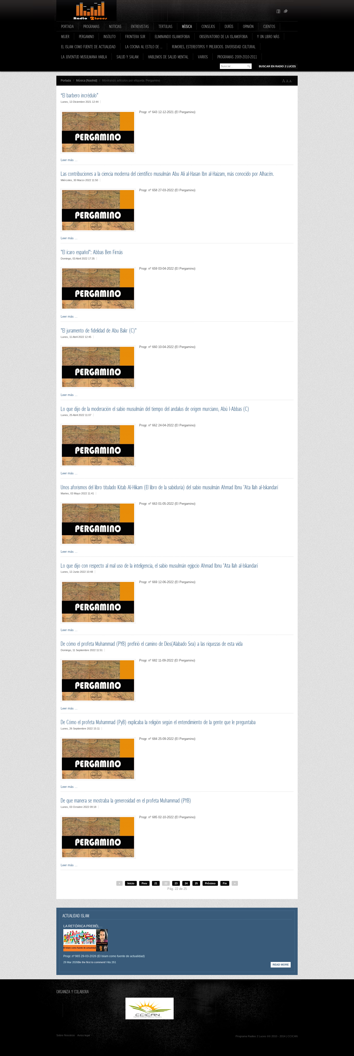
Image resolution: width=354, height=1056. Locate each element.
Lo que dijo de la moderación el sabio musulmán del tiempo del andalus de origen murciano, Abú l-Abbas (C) (155, 408)
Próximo (210, 883)
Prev (144, 883)
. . (200, 1018)
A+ (284, 81)
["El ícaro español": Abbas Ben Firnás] (98, 309)
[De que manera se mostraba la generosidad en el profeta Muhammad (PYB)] (98, 857)
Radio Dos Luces (86, 10)
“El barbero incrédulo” (79, 95)
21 (155, 883)
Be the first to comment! (92, 962)
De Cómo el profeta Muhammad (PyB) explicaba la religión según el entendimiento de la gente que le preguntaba (158, 722)
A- (291, 81)
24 (186, 883)
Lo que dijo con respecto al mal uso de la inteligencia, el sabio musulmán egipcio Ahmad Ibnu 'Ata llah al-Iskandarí (159, 565)
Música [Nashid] (86, 80)
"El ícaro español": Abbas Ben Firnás (92, 252)
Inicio (130, 883)
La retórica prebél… (83, 926)
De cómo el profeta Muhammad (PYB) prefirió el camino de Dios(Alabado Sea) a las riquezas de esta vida (152, 643)
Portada (66, 80)
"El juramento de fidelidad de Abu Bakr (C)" (99, 330)
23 (176, 883)
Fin (225, 883)
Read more (281, 964)
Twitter (285, 11)
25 (196, 883)
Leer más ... (69, 160)
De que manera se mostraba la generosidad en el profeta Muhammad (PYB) (126, 800)
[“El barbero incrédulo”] (98, 152)
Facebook (278, 11)
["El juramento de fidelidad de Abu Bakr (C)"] (98, 387)
